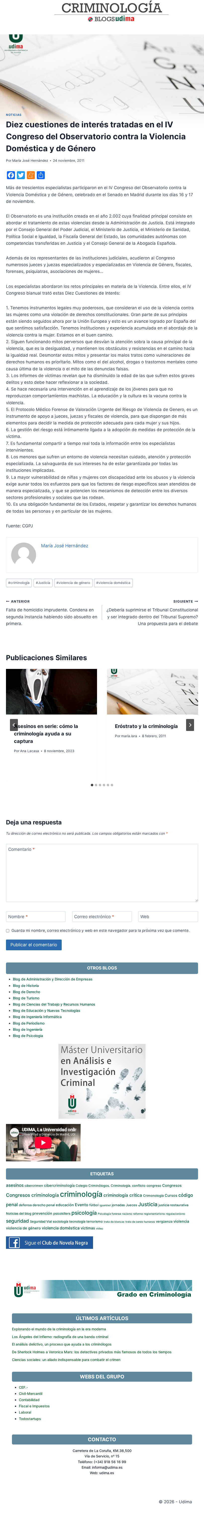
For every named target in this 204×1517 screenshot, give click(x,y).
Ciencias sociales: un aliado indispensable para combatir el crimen (66, 1359)
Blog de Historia (26, 985)
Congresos (172, 1185)
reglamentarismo (154, 1213)
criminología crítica (122, 1195)
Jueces (131, 1205)
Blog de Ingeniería (27, 1029)
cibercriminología (59, 1185)
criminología (19, 583)
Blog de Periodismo (29, 1023)
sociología (60, 1221)
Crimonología (153, 1196)
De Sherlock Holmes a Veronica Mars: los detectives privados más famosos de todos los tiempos (92, 1352)
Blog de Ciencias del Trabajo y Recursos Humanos (54, 1004)
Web (144, 916)
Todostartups (30, 1419)
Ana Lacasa (29, 751)
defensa (25, 1205)
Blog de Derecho (26, 992)
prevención (42, 1213)
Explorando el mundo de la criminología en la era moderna (59, 1329)
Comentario (21, 849)
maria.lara (129, 736)
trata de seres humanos (140, 1221)
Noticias (14, 115)
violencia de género (73, 583)
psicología (84, 1213)
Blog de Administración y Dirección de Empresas (53, 979)
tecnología (77, 1221)
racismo (127, 1213)
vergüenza (164, 1221)
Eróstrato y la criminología (146, 726)
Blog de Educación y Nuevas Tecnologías (46, 1010)
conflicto (139, 1186)
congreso (154, 1186)
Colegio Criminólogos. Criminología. (103, 1186)
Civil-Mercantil (30, 1393)
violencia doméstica (113, 583)
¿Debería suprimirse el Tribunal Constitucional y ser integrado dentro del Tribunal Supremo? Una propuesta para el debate (152, 612)
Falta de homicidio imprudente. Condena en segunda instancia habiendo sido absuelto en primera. (51, 612)
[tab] (92, 785)
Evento (81, 1204)
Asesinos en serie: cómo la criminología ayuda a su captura (46, 733)
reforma (138, 1213)
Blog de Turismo (26, 998)
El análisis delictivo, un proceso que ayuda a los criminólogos (62, 1344)
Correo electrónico (94, 916)
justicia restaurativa (173, 1205)
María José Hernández (30, 160)
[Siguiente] (190, 725)
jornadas (118, 1205)
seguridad (17, 1221)
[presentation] (51, 692)
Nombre (18, 916)
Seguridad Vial (41, 1221)
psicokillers (61, 1213)
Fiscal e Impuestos (34, 1406)
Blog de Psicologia (28, 1036)
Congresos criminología (32, 1195)
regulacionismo (175, 1213)
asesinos (15, 1185)
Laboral (25, 1412)
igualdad (105, 1205)
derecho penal (44, 1205)
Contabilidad (29, 1400)
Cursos (171, 1195)
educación (65, 1205)
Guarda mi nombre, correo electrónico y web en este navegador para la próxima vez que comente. (100, 930)
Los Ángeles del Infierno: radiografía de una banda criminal (60, 1337)
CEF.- (23, 1387)
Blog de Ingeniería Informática (37, 1017)
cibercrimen (34, 1186)
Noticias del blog (18, 1213)
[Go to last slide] (14, 725)
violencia (181, 1221)
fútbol (94, 1205)
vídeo (99, 1228)
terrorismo (94, 1221)
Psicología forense (109, 1213)
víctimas (88, 1228)
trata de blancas (114, 1221)
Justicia (43, 583)
